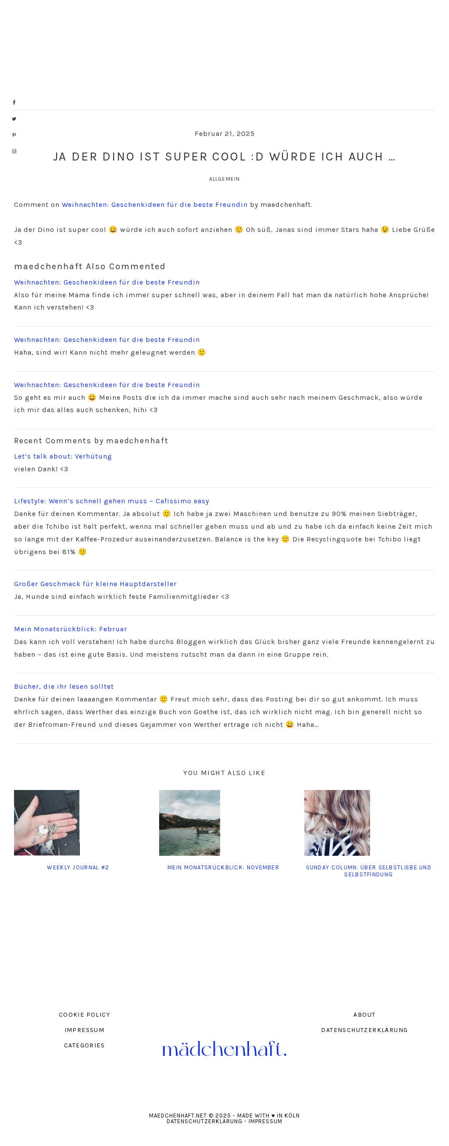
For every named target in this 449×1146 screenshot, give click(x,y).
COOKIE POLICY (84, 1014)
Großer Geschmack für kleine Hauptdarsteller (95, 584)
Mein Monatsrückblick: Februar (70, 629)
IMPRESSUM (84, 1030)
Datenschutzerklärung (204, 1121)
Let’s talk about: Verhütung (63, 456)
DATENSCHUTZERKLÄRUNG (364, 1030)
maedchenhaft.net (224, 55)
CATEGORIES (84, 1045)
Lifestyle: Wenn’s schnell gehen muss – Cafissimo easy (111, 501)
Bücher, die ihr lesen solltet (64, 686)
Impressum (265, 1121)
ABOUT (364, 1014)
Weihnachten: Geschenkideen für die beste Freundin (155, 204)
